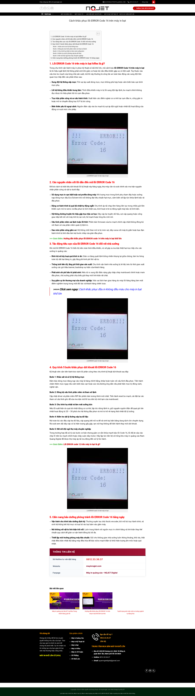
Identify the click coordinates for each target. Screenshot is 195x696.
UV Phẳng (75, 655)
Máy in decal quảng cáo (88, 693)
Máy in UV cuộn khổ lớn (127, 14)
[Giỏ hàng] (153, 2)
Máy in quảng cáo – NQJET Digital (101, 573)
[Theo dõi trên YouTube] (52, 8)
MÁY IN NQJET (105, 693)
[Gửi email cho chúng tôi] (45, 8)
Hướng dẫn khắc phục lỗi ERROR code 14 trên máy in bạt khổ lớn (92, 238)
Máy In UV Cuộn (77, 652)
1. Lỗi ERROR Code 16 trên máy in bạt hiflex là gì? (69, 36)
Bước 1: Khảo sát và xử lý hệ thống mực (65, 46)
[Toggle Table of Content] (97, 33)
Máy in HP (98, 693)
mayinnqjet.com (93, 566)
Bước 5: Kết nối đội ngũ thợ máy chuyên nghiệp (68, 56)
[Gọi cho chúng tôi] (48, 8)
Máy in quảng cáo (66, 14)
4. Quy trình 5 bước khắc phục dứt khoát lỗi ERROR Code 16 (72, 44)
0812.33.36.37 (94, 559)
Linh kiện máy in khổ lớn (93, 14)
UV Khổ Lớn (75, 659)
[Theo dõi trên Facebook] (41, 8)
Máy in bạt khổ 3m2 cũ (111, 14)
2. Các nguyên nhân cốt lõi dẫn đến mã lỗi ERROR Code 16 (72, 39)
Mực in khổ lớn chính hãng (127, 693)
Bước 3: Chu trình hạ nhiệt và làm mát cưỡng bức (68, 51)
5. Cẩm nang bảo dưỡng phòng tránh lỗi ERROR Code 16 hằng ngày (75, 58)
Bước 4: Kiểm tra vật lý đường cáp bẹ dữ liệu (67, 53)
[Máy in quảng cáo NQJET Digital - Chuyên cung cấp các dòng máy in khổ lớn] (97, 8)
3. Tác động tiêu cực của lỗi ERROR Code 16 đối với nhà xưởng (73, 42)
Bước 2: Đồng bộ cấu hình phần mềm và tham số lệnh (70, 49)
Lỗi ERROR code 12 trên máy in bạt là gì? (82, 444)
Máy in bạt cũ (79, 14)
